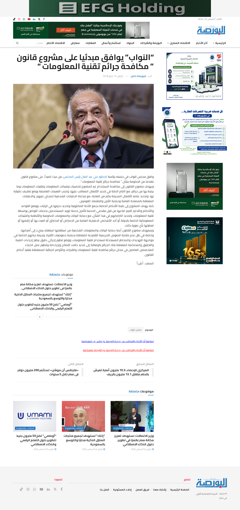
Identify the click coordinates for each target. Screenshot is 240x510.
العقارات (91, 43)
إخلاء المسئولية (122, 489)
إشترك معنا (159, 489)
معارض (75, 43)
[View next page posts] (40, 316)
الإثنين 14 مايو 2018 (113, 76)
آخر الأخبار (201, 43)
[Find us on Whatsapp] (24, 19)
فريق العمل (142, 489)
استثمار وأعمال (111, 43)
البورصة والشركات (151, 43)
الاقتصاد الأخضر (55, 43)
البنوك (130, 43)
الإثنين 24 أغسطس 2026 (141, 449)
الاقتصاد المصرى (180, 43)
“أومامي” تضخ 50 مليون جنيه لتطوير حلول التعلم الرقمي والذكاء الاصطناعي (45, 306)
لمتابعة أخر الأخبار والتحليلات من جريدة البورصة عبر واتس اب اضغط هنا (118, 341)
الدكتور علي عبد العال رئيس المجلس (85, 176)
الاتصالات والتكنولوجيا (123, 428)
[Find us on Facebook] (44, 19)
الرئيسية (220, 43)
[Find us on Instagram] (19, 19)
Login (53, 19)
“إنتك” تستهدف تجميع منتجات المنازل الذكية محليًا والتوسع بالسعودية (43, 296)
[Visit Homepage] (212, 30)
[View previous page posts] (46, 316)
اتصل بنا (104, 489)
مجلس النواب (136, 330)
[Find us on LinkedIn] (34, 19)
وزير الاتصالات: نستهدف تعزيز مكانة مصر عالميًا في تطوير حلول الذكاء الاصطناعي (46, 286)
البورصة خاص (138, 76)
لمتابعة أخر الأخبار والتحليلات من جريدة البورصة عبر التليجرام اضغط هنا (118, 350)
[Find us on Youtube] (29, 19)
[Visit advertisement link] (120, 8)
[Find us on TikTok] (14, 19)
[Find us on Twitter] (39, 19)
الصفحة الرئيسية (179, 489)
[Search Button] (16, 43)
